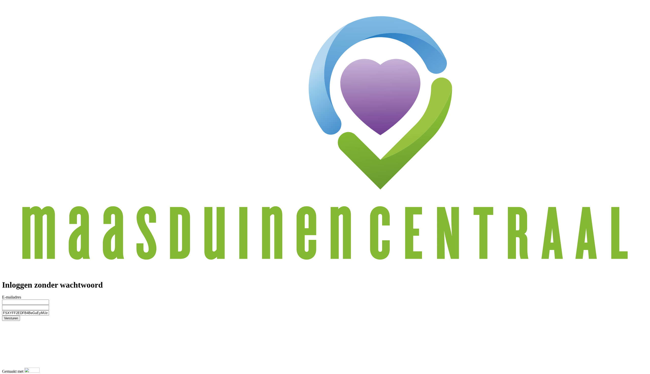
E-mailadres (11, 297)
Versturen (11, 318)
